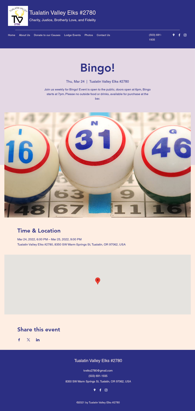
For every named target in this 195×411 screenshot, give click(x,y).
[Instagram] (185, 35)
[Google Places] (174, 35)
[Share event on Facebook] (19, 339)
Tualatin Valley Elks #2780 (62, 12)
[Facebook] (179, 35)
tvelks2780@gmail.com (98, 370)
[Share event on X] (28, 339)
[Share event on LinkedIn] (38, 339)
